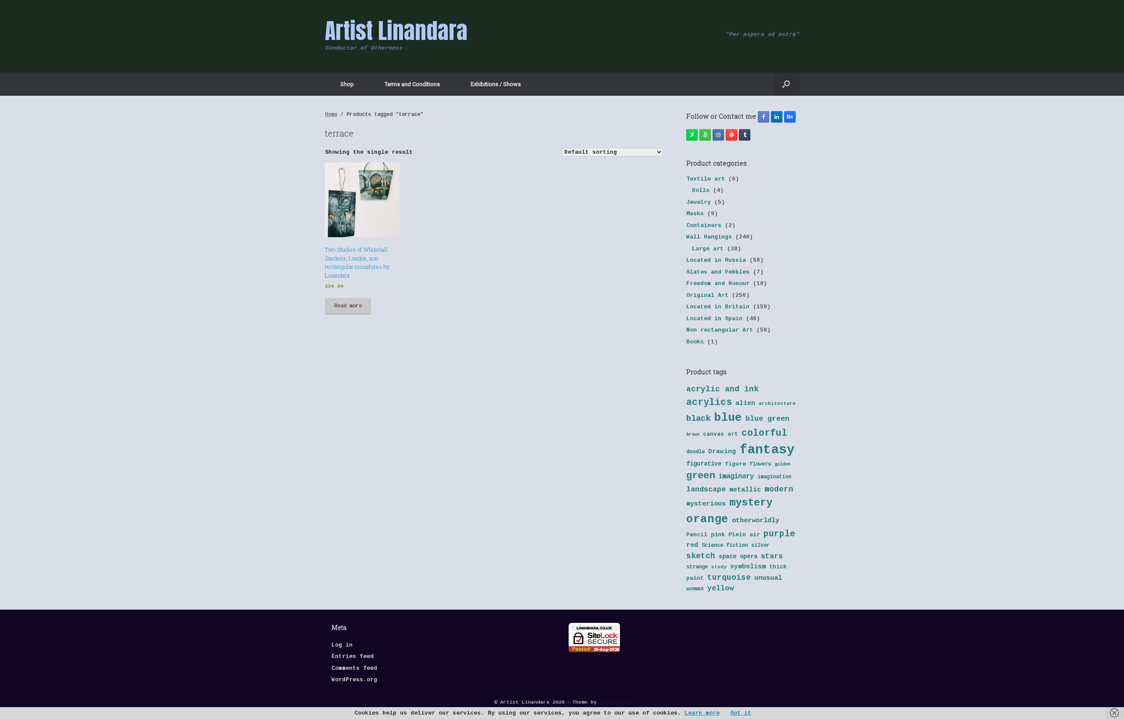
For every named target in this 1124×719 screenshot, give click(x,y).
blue (728, 417)
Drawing (722, 451)
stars (772, 556)
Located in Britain (717, 306)
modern (778, 489)
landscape (706, 489)
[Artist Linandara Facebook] (763, 117)
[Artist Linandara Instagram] (718, 135)
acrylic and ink (722, 389)
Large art (708, 249)
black (698, 418)
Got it (740, 713)
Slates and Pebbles (717, 272)
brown (692, 434)
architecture (777, 403)
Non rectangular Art (719, 330)
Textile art (705, 179)
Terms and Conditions (412, 84)
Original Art (707, 295)
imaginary (736, 477)
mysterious (706, 504)
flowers (760, 464)
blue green (767, 419)
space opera (738, 556)
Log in (342, 645)
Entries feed (352, 656)
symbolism (748, 566)
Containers (703, 225)
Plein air (744, 534)
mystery (750, 503)
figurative (703, 464)
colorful (764, 433)
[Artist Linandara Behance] (790, 117)
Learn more (702, 713)
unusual (768, 578)
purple (779, 534)
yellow (720, 588)
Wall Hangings (709, 237)
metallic (745, 489)
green (700, 475)
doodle (695, 452)
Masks (695, 213)
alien (745, 403)
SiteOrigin (615, 702)
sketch (700, 556)
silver (760, 545)
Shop (347, 84)
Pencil (696, 534)
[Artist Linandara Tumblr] (744, 135)
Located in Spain (714, 318)
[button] (786, 84)
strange (697, 567)
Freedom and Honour (717, 283)
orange (707, 519)
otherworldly (755, 520)
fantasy (767, 450)
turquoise (729, 577)
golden (782, 464)
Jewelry (698, 202)
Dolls (701, 190)
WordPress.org (354, 679)
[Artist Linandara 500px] (705, 135)
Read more (348, 306)
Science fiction (725, 545)
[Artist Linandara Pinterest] (731, 135)
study (719, 567)
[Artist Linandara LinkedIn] (776, 117)
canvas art (720, 434)
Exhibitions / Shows (496, 84)
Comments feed (354, 668)
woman (695, 588)
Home (331, 115)
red (692, 545)
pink (718, 534)
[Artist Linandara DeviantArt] (692, 135)
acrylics (709, 402)
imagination (774, 477)
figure (735, 464)
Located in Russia (716, 260)
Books (695, 342)
